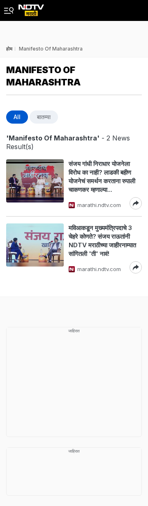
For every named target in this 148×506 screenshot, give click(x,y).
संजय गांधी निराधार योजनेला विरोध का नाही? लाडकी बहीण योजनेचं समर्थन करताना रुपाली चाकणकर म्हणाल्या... (102, 176)
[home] (31, 8)
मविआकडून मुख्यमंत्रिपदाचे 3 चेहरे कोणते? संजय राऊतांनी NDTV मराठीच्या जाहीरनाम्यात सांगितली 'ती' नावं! (102, 241)
